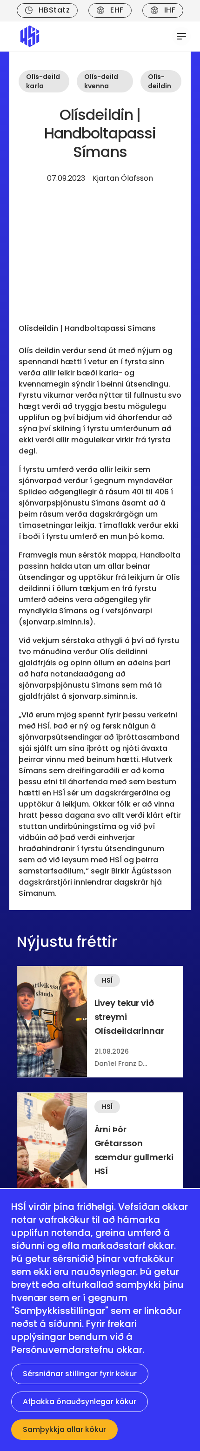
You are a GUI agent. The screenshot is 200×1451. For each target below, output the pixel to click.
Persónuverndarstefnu (62, 1349)
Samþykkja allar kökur (64, 1429)
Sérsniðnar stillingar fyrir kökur (80, 1373)
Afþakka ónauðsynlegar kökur (79, 1401)
